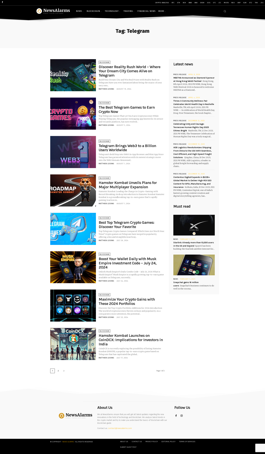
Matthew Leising (106, 89)
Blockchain (104, 62)
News (175, 239)
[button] (225, 11)
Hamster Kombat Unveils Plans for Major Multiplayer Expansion (128, 184)
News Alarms (68, 442)
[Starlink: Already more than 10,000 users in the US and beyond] (194, 225)
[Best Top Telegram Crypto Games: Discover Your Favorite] (73, 229)
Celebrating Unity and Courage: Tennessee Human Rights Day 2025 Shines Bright (191, 127)
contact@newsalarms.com (120, 428)
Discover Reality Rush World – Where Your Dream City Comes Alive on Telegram (129, 71)
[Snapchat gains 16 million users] (194, 265)
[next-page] (64, 371)
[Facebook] (176, 416)
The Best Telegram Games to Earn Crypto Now (127, 109)
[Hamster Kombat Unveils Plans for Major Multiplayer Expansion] (73, 190)
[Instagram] (181, 416)
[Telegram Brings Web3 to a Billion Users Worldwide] (73, 152)
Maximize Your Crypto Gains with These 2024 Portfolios (127, 301)
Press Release (179, 74)
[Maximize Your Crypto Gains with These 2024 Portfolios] (73, 306)
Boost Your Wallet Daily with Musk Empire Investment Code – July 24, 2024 (127, 263)
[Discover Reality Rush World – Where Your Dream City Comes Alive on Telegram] (73, 75)
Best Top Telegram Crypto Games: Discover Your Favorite (126, 224)
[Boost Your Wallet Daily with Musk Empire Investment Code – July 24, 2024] (73, 267)
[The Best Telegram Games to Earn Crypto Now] (73, 114)
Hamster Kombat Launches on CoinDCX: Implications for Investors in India (131, 339)
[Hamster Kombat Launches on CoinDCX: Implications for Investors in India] (73, 344)
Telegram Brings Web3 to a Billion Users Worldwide (127, 147)
